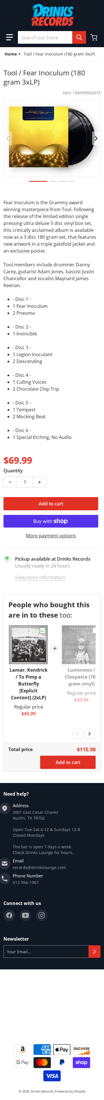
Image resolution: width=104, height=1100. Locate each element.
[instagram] (41, 915)
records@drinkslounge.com (39, 867)
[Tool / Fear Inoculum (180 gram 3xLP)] (38, 181)
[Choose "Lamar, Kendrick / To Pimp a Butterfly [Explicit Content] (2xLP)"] (43, 630)
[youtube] (25, 915)
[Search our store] (79, 37)
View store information (40, 577)
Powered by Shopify (70, 1091)
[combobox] (52, 37)
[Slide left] (8, 138)
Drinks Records (42, 1091)
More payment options (51, 535)
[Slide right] (96, 138)
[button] (9, 37)
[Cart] (94, 37)
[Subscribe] (94, 951)
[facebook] (9, 915)
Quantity (13, 470)
